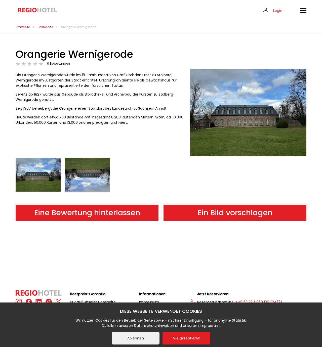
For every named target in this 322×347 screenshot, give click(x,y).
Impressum (149, 302)
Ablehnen (135, 338)
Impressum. (210, 325)
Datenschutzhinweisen (154, 325)
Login (277, 10)
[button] (296, 115)
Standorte (45, 27)
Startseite (23, 27)
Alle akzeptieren (186, 338)
